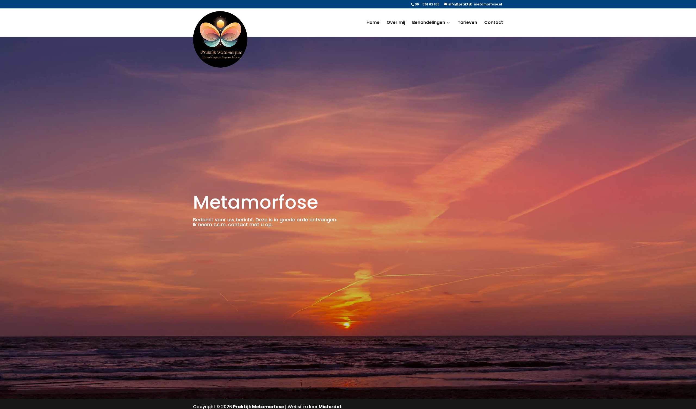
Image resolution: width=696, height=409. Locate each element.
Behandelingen (428, 23)
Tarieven (467, 23)
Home (373, 23)
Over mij (396, 23)
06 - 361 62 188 (427, 4)
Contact (493, 23)
